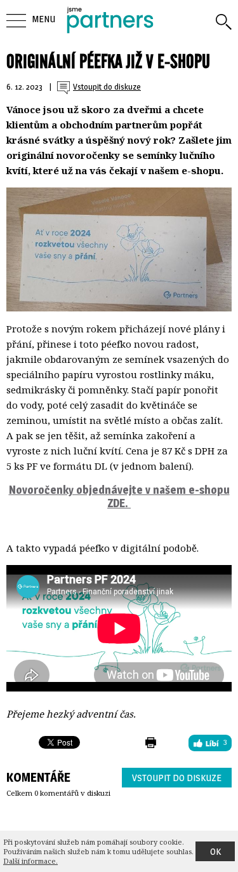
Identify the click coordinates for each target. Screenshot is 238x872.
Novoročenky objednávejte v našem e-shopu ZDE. (119, 496)
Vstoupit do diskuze (176, 778)
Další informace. (30, 861)
